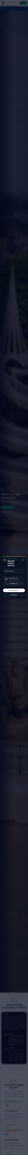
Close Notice (14, 594)
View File (13, 583)
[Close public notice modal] (23, 560)
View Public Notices (13, 590)
